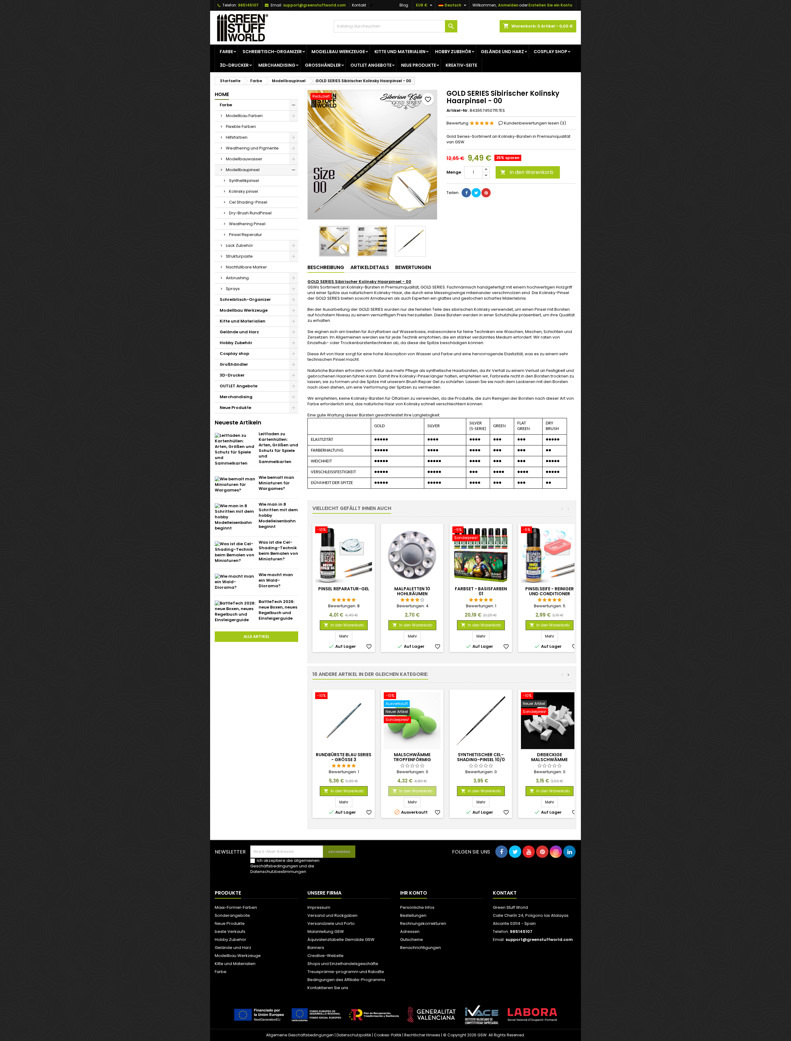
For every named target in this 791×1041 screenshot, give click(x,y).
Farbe (226, 51)
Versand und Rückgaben (332, 915)
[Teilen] (466, 192)
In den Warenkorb (526, 172)
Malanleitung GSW (325, 931)
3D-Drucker (234, 65)
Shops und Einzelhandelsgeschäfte (342, 964)
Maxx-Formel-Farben (236, 907)
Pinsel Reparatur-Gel (343, 589)
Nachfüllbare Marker (246, 267)
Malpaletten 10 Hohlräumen (412, 591)
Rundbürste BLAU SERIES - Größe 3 (343, 757)
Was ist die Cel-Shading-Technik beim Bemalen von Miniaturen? (278, 550)
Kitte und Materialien (399, 51)
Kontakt (359, 5)
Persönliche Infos (417, 907)
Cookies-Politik (387, 1035)
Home (222, 94)
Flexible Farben (241, 126)
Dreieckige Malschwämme (549, 757)
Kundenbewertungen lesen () (535, 123)
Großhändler (323, 65)
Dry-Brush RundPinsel (250, 213)
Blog (404, 5)
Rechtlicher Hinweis (422, 1035)
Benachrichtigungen (420, 947)
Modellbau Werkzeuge (338, 51)
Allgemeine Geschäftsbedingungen (300, 1035)
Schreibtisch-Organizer (272, 51)
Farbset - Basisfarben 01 (481, 591)
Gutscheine (411, 939)
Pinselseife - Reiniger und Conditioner (549, 591)
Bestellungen (413, 915)
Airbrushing (237, 278)
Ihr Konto (413, 892)
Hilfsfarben (236, 137)
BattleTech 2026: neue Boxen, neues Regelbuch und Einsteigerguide (278, 610)
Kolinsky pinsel (243, 191)
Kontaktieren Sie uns (327, 988)
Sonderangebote (232, 915)
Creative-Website (325, 956)
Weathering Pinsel (247, 224)
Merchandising (276, 65)
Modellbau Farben (244, 116)
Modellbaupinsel (243, 170)
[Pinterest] (486, 192)
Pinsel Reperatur (245, 235)
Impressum (318, 907)
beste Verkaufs (230, 931)
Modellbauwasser (244, 159)
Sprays (233, 289)
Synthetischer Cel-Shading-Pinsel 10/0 (481, 757)
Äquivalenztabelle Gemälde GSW (340, 939)
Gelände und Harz (502, 51)
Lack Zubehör (239, 245)
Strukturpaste (239, 256)
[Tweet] (476, 192)
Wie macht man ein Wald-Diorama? (276, 580)
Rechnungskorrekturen (423, 923)
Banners (315, 947)
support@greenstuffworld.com (314, 5)
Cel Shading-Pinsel (248, 202)
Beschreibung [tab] (325, 267)
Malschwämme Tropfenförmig (412, 757)
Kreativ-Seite (461, 65)
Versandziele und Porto (331, 923)
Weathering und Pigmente (252, 148)
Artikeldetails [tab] (369, 267)
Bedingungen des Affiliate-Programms (346, 980)
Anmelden (508, 5)
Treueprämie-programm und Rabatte (345, 972)
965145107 (248, 5)
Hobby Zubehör (453, 51)
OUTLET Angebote (370, 65)
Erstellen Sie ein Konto (550, 5)
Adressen (410, 931)
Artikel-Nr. (457, 110)
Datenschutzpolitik (353, 1035)
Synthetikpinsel (244, 180)
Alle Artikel (256, 636)
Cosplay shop (550, 51)
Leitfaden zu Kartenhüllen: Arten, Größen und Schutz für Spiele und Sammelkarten (278, 448)
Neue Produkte (418, 65)
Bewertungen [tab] (413, 267)
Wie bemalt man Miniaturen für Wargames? (276, 482)
